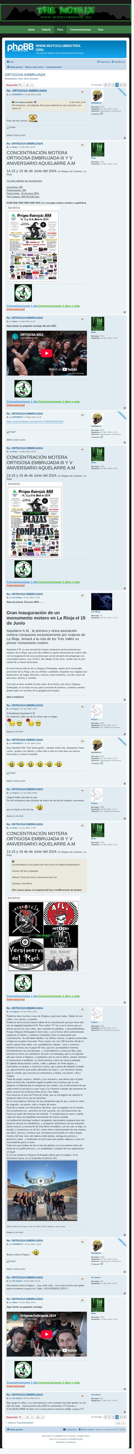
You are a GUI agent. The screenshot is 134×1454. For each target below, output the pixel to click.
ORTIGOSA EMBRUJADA (25, 75)
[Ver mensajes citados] (35, 102)
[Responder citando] (82, 91)
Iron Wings (95, 612)
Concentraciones (80, 29)
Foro (60, 29)
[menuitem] (10, 62)
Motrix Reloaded (31, 79)
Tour (100, 29)
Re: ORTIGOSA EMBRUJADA (27, 90)
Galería (46, 29)
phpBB (58, 1436)
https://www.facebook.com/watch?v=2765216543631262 (35, 421)
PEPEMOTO (96, 103)
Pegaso (94, 719)
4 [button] (120, 84)
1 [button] (109, 84)
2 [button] (113, 84)
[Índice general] (21, 46)
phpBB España (76, 1439)
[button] (105, 85)
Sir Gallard (20, 102)
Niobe (20, 79)
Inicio (31, 29)
